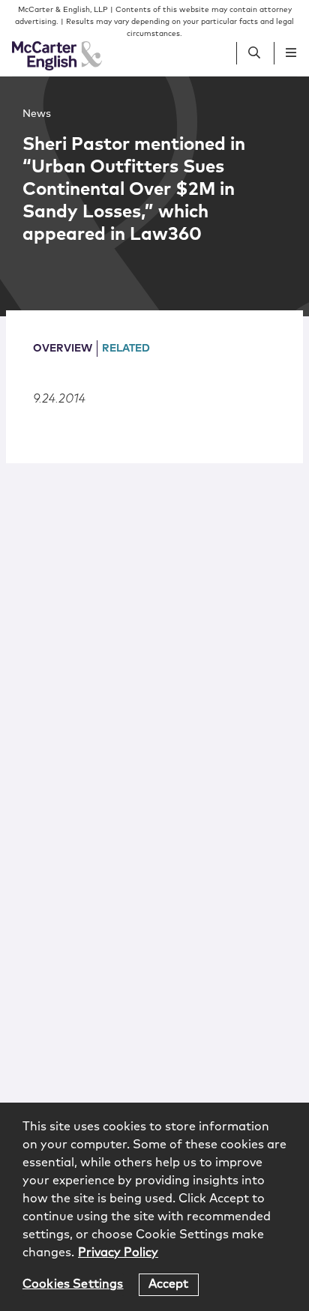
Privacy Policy (118, 1253)
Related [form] (126, 348)
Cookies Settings (73, 1284)
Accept (168, 1284)
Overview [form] (62, 348)
